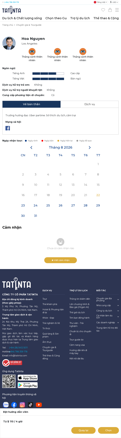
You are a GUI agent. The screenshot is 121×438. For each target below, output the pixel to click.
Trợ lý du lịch (80, 18)
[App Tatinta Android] (28, 385)
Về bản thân (31, 104)
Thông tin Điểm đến (80, 299)
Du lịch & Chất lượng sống (22, 18)
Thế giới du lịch (77, 312)
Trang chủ (7, 25)
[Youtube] (38, 404)
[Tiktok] (30, 404)
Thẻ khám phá (49, 304)
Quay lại (83, 430)
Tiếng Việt (101, 2)
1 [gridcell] (98, 164)
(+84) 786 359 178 (11, 2)
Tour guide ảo (77, 339)
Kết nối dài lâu (77, 358)
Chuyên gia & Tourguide (28, 25)
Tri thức (46, 328)
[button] (31, 147)
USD (113, 2)
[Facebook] (8, 129)
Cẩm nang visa (77, 345)
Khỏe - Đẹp (48, 317)
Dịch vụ (89, 104)
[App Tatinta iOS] (28, 378)
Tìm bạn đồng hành (80, 317)
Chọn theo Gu (56, 18)
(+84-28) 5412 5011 (18, 347)
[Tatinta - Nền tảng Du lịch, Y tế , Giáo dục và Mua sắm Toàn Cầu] (11, 9)
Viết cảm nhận (62, 260)
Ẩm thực (46, 342)
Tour (44, 299)
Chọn (108, 430)
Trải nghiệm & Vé (51, 323)
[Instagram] (22, 404)
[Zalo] (5, 404)
